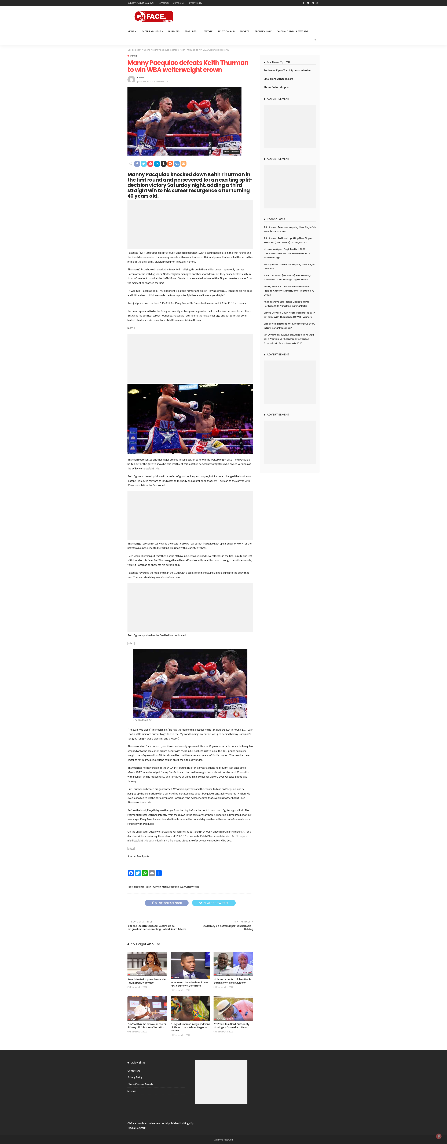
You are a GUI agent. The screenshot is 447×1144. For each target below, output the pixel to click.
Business (173, 31)
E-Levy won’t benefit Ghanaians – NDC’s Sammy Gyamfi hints (189, 984)
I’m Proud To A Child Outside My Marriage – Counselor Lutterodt (231, 1025)
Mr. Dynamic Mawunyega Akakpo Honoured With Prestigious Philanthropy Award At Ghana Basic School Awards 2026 (289, 339)
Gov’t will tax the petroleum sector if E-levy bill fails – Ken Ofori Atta (146, 1025)
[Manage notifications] (439, 1136)
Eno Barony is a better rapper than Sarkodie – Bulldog (228, 927)
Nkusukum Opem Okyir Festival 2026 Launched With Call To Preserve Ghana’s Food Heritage (287, 253)
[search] (315, 40)
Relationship (226, 31)
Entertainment (151, 31)
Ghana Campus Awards (292, 31)
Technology (263, 31)
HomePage (164, 2)
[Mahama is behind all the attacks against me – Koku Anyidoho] (233, 964)
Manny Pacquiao (170, 886)
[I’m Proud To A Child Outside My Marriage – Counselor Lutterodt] (233, 1008)
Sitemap (131, 1090)
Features (190, 31)
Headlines (139, 886)
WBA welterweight (189, 886)
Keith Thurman (153, 886)
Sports (244, 31)
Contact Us (179, 2)
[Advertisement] (190, 224)
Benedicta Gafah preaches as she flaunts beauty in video (146, 981)
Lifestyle (207, 31)
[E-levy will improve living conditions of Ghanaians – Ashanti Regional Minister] (190, 1008)
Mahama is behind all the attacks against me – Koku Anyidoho (232, 981)
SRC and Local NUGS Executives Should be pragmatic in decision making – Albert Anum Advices (156, 927)
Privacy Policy (195, 2)
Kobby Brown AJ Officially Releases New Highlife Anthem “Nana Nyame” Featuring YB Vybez (289, 291)
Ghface (140, 77)
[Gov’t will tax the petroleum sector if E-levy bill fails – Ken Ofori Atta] (147, 1008)
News (130, 31)
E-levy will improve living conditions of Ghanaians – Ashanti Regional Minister (190, 1027)
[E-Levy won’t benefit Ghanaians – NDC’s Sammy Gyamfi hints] (190, 965)
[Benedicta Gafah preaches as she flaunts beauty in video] (147, 964)
